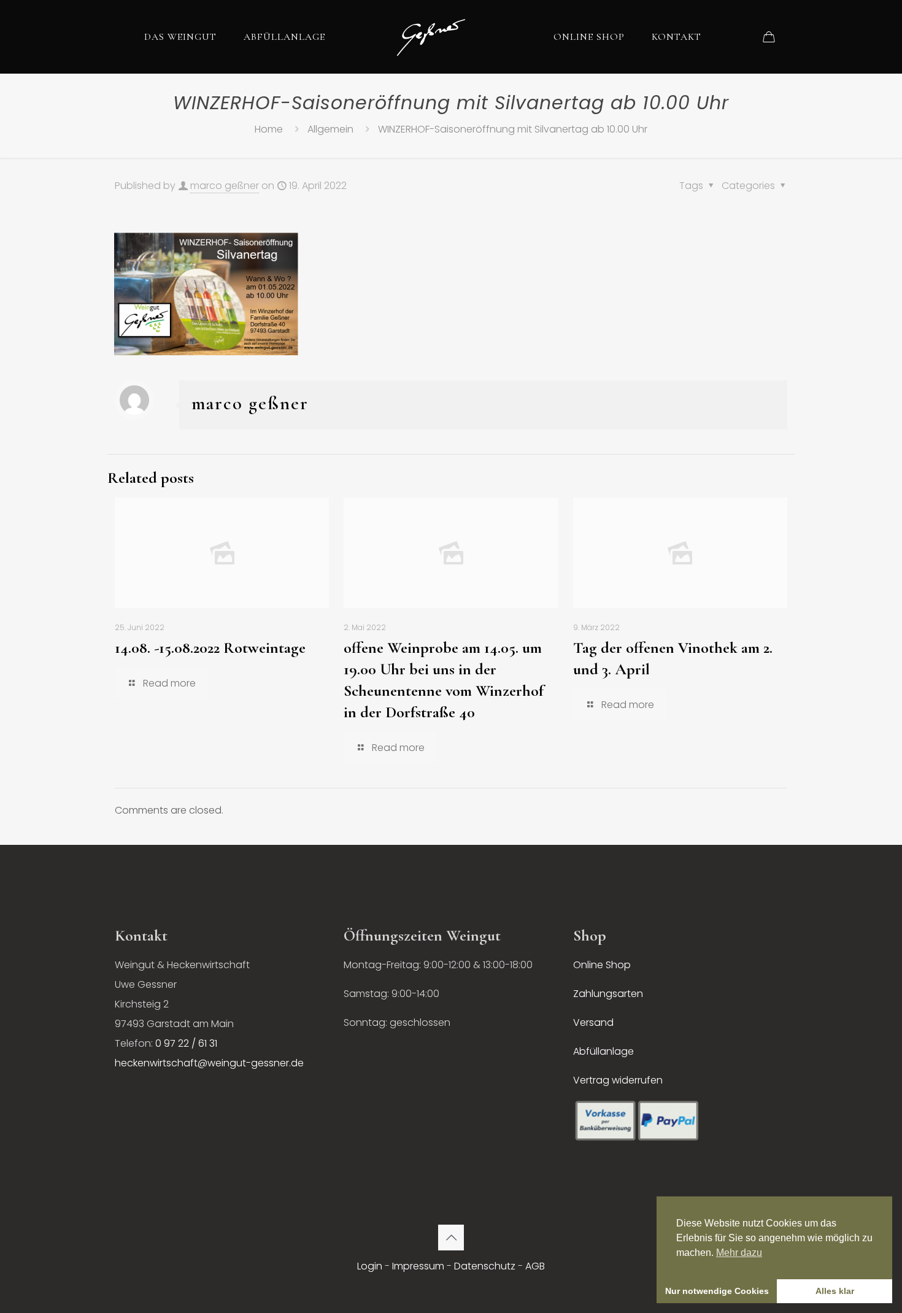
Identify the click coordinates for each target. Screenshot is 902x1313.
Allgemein (330, 129)
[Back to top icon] (451, 1237)
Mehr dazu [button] (739, 1252)
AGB (535, 1266)
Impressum (418, 1266)
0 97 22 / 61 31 (186, 1043)
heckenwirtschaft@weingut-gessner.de (209, 1063)
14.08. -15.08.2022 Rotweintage (210, 647)
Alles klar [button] (834, 1291)
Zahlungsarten (608, 994)
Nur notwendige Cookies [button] (717, 1291)
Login (369, 1266)
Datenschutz (484, 1266)
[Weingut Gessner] (431, 37)
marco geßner (224, 186)
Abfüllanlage (603, 1051)
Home (269, 129)
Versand (593, 1022)
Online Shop (602, 965)
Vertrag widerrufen (618, 1080)
